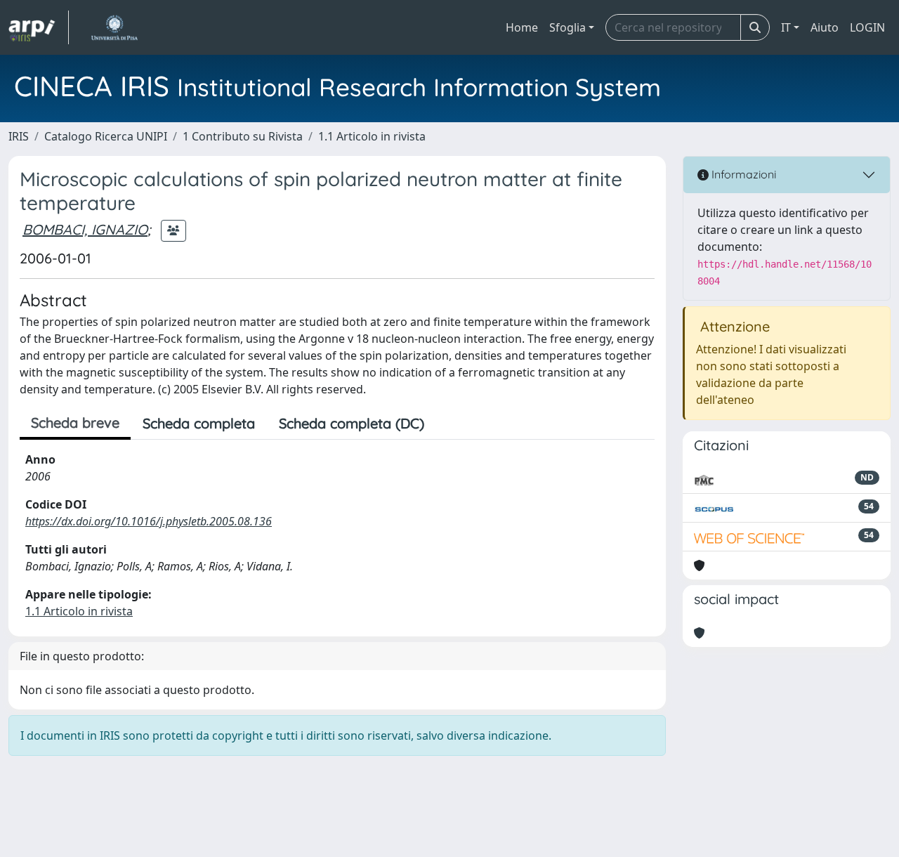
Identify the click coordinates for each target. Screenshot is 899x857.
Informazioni (742, 174)
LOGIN (867, 27)
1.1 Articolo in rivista (372, 136)
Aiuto (825, 27)
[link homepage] (38, 27)
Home (522, 27)
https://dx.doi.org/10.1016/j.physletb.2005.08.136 (148, 521)
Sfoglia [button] (567, 27)
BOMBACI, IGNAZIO (84, 229)
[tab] (448, 423)
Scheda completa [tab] (199, 423)
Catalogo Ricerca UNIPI (105, 136)
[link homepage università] (114, 27)
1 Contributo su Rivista (243, 136)
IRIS (18, 136)
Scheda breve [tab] (75, 422)
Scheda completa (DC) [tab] (351, 423)
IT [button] (786, 27)
